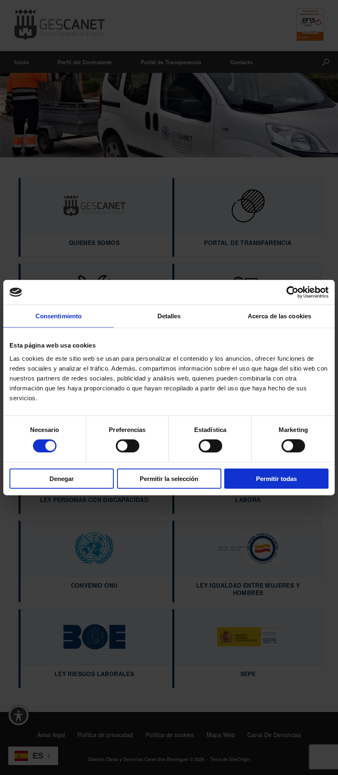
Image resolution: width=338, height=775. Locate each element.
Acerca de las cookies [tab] (279, 316)
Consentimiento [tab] (58, 316)
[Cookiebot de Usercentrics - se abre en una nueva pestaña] (292, 292)
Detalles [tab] (169, 316)
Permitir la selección (169, 478)
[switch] (127, 446)
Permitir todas (276, 478)
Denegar (61, 478)
